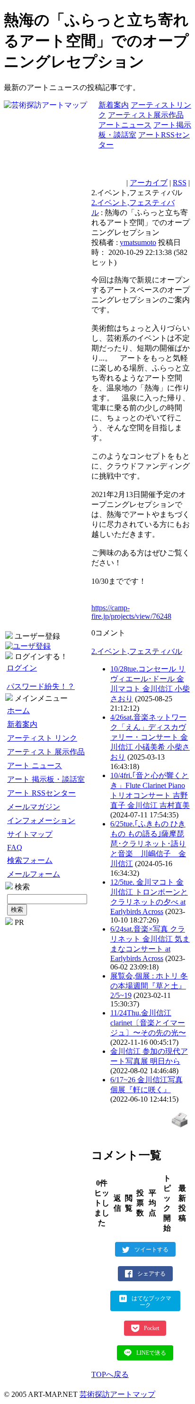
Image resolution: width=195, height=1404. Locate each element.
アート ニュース (34, 765)
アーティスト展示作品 (146, 115)
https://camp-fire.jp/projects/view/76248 (131, 612)
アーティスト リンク (42, 738)
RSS (179, 183)
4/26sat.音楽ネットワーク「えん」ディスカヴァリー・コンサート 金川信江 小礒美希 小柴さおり (150, 737)
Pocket (151, 1328)
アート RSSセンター (41, 793)
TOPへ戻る (110, 1374)
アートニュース (124, 125)
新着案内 (113, 105)
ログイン (22, 668)
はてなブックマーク (151, 1301)
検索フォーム (30, 860)
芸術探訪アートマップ (117, 1394)
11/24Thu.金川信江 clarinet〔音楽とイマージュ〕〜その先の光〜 (148, 1023)
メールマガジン (33, 807)
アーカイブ (149, 183)
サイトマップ (30, 834)
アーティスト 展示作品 (46, 752)
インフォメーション (41, 820)
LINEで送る (151, 1353)
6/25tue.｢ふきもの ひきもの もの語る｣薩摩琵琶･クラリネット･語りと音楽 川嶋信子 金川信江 (148, 844)
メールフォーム (33, 874)
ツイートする (151, 1249)
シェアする (151, 1273)
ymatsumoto (138, 242)
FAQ (14, 847)
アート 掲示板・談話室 (46, 779)
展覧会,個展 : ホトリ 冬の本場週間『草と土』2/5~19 (149, 985)
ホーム (18, 711)
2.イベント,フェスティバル (136, 651)
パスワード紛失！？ (41, 686)
